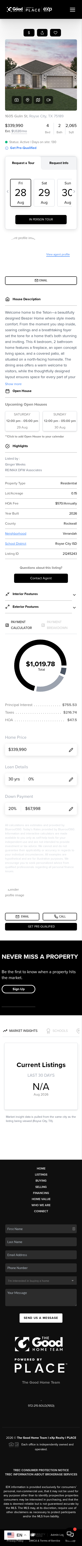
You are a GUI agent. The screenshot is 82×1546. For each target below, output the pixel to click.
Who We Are (41, 1205)
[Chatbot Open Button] (70, 1534)
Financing (41, 1193)
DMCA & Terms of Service (44, 1540)
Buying (41, 1180)
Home (41, 1168)
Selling (41, 1187)
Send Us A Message (41, 1318)
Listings (41, 1174)
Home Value (41, 1199)
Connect (41, 1211)
